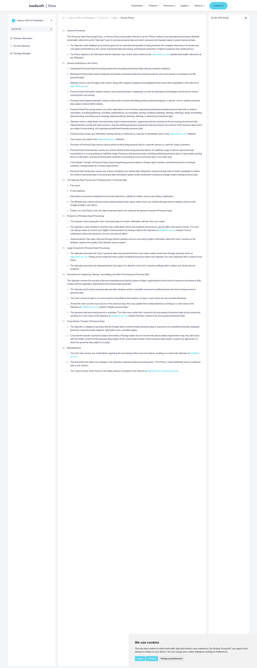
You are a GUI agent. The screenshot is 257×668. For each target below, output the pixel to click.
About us (198, 6)
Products (153, 6)
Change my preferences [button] (171, 658)
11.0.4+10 (103, 18)
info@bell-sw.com (167, 230)
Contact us (218, 6)
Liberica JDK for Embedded (81, 18)
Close (246, 18)
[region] (32, 340)
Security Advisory (21, 46)
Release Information (22, 38)
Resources (169, 6)
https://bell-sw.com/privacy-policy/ (163, 371)
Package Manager (22, 53)
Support (184, 6)
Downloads (136, 6)
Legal (114, 18)
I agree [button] (140, 658)
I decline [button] (152, 658)
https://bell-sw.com (160, 54)
